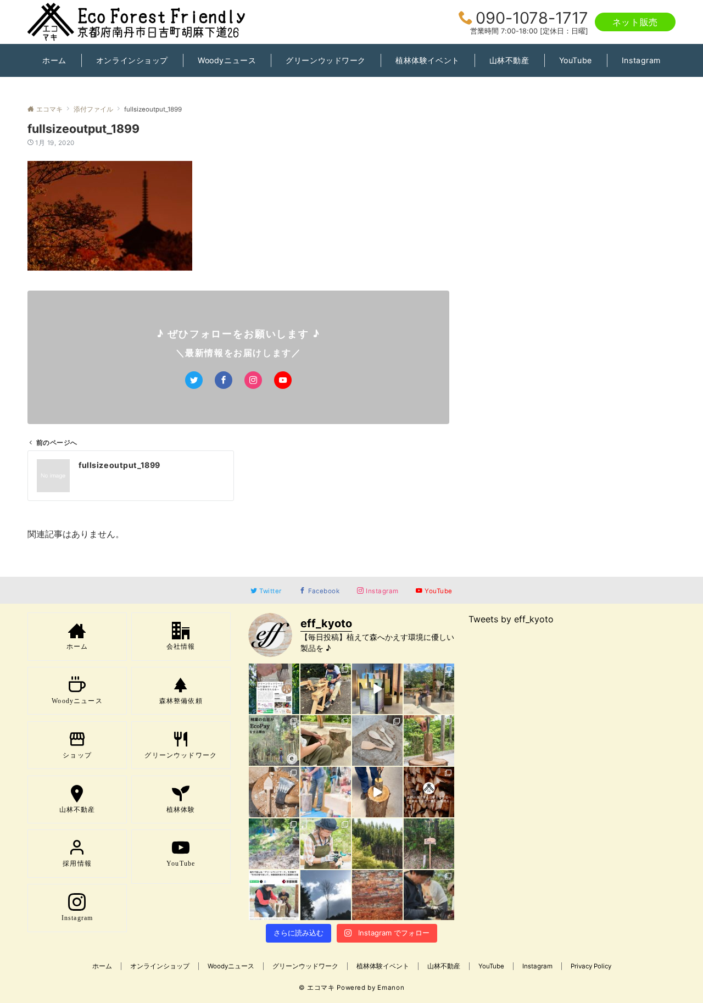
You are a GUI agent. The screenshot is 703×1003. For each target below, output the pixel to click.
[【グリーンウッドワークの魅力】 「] (429, 895)
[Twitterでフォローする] (194, 380)
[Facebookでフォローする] (223, 380)
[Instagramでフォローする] (253, 380)
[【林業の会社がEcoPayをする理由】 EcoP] (274, 740)
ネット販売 (635, 21)
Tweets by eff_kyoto (511, 619)
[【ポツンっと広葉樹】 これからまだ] (325, 895)
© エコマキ (317, 987)
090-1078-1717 (532, 17)
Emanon (390, 987)
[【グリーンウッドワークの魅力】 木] (429, 740)
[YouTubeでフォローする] (283, 380)
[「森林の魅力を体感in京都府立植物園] (325, 689)
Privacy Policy (591, 966)
